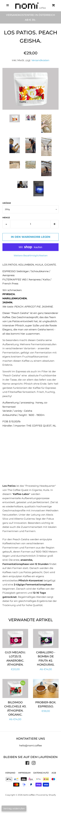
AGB (54, 773)
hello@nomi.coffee (30, 745)
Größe (6, 203)
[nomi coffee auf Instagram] (34, 763)
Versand (10, 773)
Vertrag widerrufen (14, 808)
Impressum (24, 773)
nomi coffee (29, 795)
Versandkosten (40, 60)
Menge (6, 217)
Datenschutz (41, 773)
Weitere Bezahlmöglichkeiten (30, 255)
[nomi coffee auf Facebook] (27, 763)
